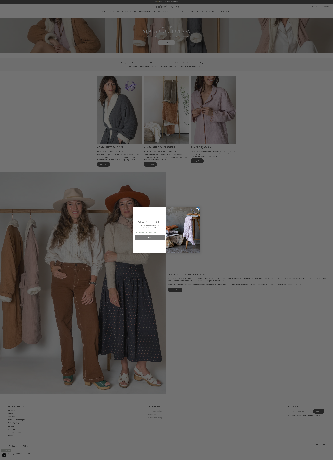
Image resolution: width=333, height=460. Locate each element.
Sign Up (149, 237)
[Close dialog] (198, 208)
